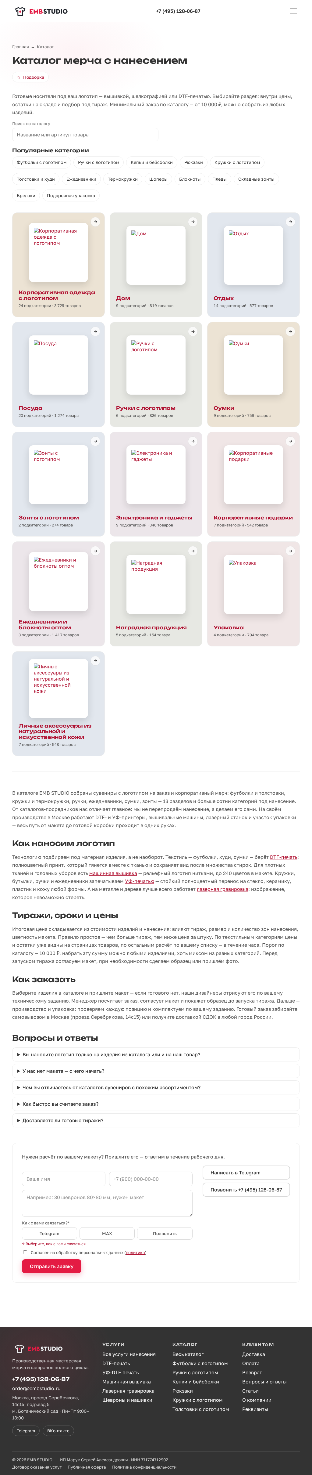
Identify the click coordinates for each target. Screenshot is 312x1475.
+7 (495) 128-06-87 (178, 11)
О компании (256, 1400)
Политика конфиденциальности (144, 1467)
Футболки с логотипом (41, 162)
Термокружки (123, 179)
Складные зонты (256, 179)
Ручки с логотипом (98, 162)
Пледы (219, 179)
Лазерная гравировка (128, 1391)
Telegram (49, 1233)
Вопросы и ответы (264, 1382)
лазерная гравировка (222, 889)
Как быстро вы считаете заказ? (60, 1104)
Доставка (253, 1354)
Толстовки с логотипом (200, 1409)
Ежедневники (81, 179)
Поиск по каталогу (31, 123)
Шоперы (158, 179)
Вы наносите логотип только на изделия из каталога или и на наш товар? (111, 1054)
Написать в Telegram (236, 1173)
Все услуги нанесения (129, 1354)
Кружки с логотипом (237, 162)
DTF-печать (283, 857)
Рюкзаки (193, 162)
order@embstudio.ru (36, 1388)
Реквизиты (255, 1409)
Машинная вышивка (126, 1382)
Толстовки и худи (36, 179)
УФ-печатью (139, 881)
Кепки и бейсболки (152, 162)
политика (135, 1252)
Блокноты (190, 179)
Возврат (252, 1372)
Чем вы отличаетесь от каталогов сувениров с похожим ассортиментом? (111, 1087)
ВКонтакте (58, 1430)
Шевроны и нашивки (127, 1400)
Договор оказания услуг (37, 1467)
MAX (107, 1233)
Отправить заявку (51, 1266)
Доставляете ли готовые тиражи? (63, 1120)
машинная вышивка (113, 873)
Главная (20, 46)
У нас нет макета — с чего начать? (63, 1071)
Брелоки (26, 195)
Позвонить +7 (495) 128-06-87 (246, 1190)
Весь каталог (188, 1354)
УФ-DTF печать (120, 1372)
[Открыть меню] (293, 10)
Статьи (250, 1391)
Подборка (30, 77)
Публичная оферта (87, 1467)
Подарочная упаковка (71, 195)
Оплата (251, 1363)
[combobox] (85, 134)
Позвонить (165, 1233)
